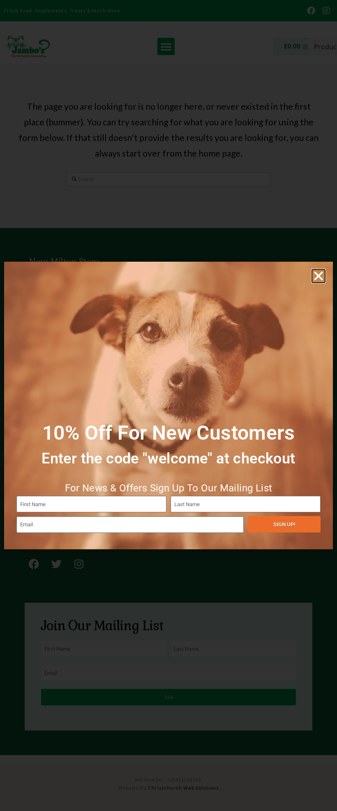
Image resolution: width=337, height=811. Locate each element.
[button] (318, 276)
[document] (168, 405)
